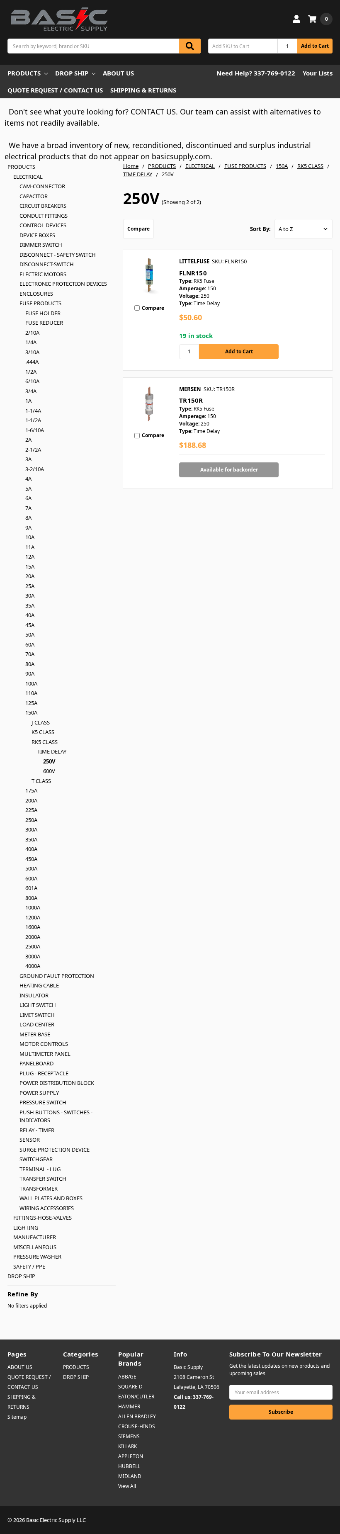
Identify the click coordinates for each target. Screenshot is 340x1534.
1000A (32, 907)
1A (28, 400)
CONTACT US (153, 112)
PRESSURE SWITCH (42, 1102)
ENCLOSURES (36, 293)
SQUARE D (130, 1386)
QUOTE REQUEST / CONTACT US (55, 90)
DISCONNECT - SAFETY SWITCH (57, 254)
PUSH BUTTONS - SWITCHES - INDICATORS (55, 1116)
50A (29, 634)
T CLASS (41, 781)
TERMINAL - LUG (40, 1169)
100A (31, 683)
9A (28, 527)
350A (31, 839)
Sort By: (260, 229)
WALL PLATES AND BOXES (51, 1198)
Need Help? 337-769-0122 (255, 73)
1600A (32, 927)
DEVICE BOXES (37, 235)
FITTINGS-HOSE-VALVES (42, 1217)
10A (29, 537)
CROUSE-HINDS (136, 1426)
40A (29, 615)
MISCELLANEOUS (34, 1247)
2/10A (32, 332)
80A (29, 664)
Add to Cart (315, 45)
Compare (138, 228)
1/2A (30, 371)
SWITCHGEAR (36, 1159)
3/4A (30, 391)
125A (31, 703)
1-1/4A (33, 410)
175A (31, 790)
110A (31, 693)
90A (29, 673)
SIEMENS (129, 1436)
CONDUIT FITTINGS (43, 215)
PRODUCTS (24, 73)
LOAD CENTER (36, 1024)
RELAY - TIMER (36, 1130)
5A (28, 488)
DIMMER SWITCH (40, 244)
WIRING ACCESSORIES (46, 1208)
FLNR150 (193, 273)
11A (29, 547)
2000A (32, 937)
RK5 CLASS (45, 742)
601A (31, 888)
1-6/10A (34, 430)
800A (31, 898)
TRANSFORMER (38, 1188)
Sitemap (17, 1416)
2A (28, 439)
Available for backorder (229, 469)
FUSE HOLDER (43, 313)
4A (28, 478)
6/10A (32, 381)
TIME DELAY (51, 751)
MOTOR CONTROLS (43, 1044)
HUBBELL (129, 1466)
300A (31, 829)
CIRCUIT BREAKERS (42, 205)
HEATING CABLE (39, 985)
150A (31, 712)
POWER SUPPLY (39, 1092)
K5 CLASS (43, 732)
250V (49, 761)
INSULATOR (34, 995)
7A (28, 508)
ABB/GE (127, 1376)
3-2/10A (34, 469)
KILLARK (127, 1446)
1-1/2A (33, 420)
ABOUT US (118, 73)
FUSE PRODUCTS (40, 303)
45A (29, 625)
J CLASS (41, 722)
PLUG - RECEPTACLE (43, 1073)
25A (29, 586)
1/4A (30, 342)
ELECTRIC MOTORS (42, 274)
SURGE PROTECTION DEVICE (54, 1149)
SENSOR (29, 1139)
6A (28, 498)
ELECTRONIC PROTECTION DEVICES (63, 283)
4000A (32, 966)
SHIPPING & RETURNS (143, 90)
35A (29, 605)
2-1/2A (33, 449)
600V (49, 771)
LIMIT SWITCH (37, 1015)
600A (31, 878)
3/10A (32, 352)
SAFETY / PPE (29, 1266)
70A (29, 654)
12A (29, 556)
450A (31, 859)
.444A (32, 361)
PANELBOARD (36, 1063)
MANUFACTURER (34, 1237)
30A (29, 595)
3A (28, 459)
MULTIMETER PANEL (44, 1054)
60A (29, 644)
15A (29, 566)
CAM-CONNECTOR (42, 186)
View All (127, 1486)
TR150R (191, 400)
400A (31, 849)
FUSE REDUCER (44, 322)
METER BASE (34, 1034)
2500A (32, 946)
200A (31, 800)
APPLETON (130, 1456)
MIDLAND (129, 1476)
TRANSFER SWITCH (42, 1178)
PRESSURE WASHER (37, 1256)
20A (29, 576)
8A (28, 517)
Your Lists (318, 73)
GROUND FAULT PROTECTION (56, 976)
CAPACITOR (33, 196)
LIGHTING (25, 1227)
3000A (32, 956)
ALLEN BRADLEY (137, 1416)
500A (31, 868)
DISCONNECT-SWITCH (46, 264)
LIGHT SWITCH (37, 1005)
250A (31, 820)
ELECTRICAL (28, 176)
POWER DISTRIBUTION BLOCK (56, 1083)
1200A (32, 917)
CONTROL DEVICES (42, 225)
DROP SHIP (71, 73)
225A (31, 810)
